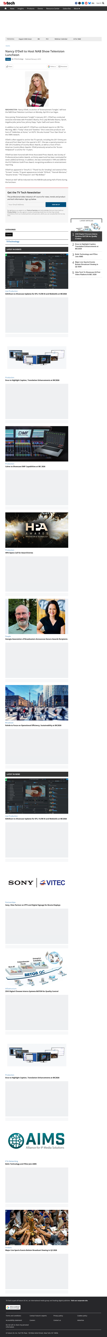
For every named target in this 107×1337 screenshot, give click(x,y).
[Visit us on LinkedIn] (83, 3)
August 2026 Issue (25, 39)
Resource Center (52, 8)
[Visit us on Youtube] (86, 3)
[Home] (5, 8)
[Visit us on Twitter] (79, 3)
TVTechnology (18, 59)
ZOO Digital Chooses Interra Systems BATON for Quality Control (86, 236)
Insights (21, 8)
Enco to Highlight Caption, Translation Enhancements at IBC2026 (86, 246)
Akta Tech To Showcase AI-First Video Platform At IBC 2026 (87, 273)
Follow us (53, 66)
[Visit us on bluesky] (89, 3)
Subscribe (67, 8)
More (76, 8)
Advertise (80, 1320)
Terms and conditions (13, 1316)
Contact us (57, 1320)
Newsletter (64, 66)
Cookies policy (82, 1316)
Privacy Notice (11, 212)
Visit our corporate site (79, 1301)
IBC (39, 39)
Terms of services (32, 210)
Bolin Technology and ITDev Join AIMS (86, 255)
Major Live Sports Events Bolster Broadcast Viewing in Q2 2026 (86, 264)
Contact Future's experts (38, 1316)
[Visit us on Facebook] (76, 3)
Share (10, 66)
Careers (32, 1320)
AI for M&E (77, 39)
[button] (100, 3)
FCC (47, 39)
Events (40, 8)
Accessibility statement (14, 1320)
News (12, 8)
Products (30, 8)
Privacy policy (58, 1316)
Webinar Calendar (61, 39)
